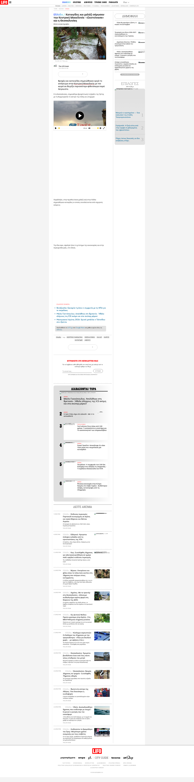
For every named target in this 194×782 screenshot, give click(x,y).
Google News (80, 328)
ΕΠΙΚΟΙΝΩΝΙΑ (77, 763)
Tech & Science (105, 6)
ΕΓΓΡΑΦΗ (98, 371)
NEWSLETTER (89, 763)
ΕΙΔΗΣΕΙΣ (61, 8)
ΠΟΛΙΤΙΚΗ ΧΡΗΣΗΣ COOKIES (111, 765)
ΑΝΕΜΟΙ (87, 340)
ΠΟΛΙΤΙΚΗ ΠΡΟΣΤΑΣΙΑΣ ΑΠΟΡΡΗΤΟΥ (87, 374)
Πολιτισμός (87, 6)
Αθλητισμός (115, 6)
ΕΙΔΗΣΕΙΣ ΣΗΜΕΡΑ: (63, 304)
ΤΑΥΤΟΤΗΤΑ (66, 763)
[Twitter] (103, 56)
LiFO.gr (70, 328)
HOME (55, 8)
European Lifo (134, 6)
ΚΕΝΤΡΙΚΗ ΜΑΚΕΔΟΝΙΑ (74, 337)
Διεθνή (64, 6)
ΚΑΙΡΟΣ (106, 337)
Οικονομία (78, 6)
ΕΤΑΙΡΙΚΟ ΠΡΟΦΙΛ (114, 763)
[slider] (70, 128)
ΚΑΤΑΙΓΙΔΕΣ (78, 340)
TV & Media (95, 6)
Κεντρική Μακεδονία (84, 84)
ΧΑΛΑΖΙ (99, 337)
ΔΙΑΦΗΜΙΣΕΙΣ (101, 763)
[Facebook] (100, 56)
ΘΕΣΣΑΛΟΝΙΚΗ (90, 337)
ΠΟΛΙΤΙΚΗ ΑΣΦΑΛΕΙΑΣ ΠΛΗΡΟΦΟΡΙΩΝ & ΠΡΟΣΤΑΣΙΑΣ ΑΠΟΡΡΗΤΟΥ (79, 765)
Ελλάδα (57, 6)
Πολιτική (71, 6)
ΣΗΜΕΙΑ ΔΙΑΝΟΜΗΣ (129, 765)
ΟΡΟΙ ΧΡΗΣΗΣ (71, 374)
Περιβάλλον (124, 6)
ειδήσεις (59, 330)
